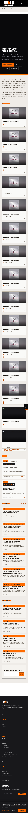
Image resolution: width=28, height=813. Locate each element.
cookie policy (18, 805)
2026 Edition (7, 65)
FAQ (3, 761)
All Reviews (23, 456)
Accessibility (5, 780)
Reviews (4, 726)
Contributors (5, 740)
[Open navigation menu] (25, 3)
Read (23, 477)
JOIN (21, 674)
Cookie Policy (5, 771)
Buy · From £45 (7, 311)
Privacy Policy (6, 769)
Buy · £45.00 (6, 357)
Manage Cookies (6, 773)
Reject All (14, 810)
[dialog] (14, 807)
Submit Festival (6, 747)
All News (23, 503)
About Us (4, 738)
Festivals (9, 8)
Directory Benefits (7, 752)
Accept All (22, 810)
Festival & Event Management (9, 754)
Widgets (4, 759)
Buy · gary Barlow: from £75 (9, 288)
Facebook (5, 68)
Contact (4, 743)
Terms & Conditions (7, 775)
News (3, 724)
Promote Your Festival (8, 756)
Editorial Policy (6, 778)
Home (3, 8)
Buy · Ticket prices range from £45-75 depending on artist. (11, 450)
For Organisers (6, 750)
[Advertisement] (14, 28)
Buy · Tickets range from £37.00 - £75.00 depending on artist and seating (12, 426)
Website (17, 65)
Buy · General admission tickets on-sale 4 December (12, 172)
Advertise (4, 745)
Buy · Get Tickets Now (8, 126)
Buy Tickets (6, 149)
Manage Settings (5, 810)
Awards (4, 731)
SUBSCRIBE (22, 793)
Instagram (14, 68)
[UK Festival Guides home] (14, 702)
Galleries (4, 728)
